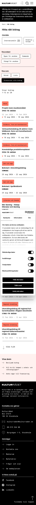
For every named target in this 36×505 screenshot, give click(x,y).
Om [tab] (29, 218)
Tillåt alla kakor (18, 279)
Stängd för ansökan (11, 61)
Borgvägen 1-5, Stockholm (19, 432)
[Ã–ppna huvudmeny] (32, 3)
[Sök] (27, 3)
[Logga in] (21, 3)
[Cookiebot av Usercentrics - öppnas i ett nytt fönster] (25, 212)
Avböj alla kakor (18, 291)
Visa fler (10, 347)
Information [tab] (18, 218)
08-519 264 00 (13, 427)
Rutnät (6, 75)
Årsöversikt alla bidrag (13, 80)
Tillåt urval (18, 285)
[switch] (31, 258)
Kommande (25, 56)
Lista (16, 75)
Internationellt (11, 41)
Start (4, 24)
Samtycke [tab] (6, 218)
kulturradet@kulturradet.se (20, 422)
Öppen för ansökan (10, 56)
